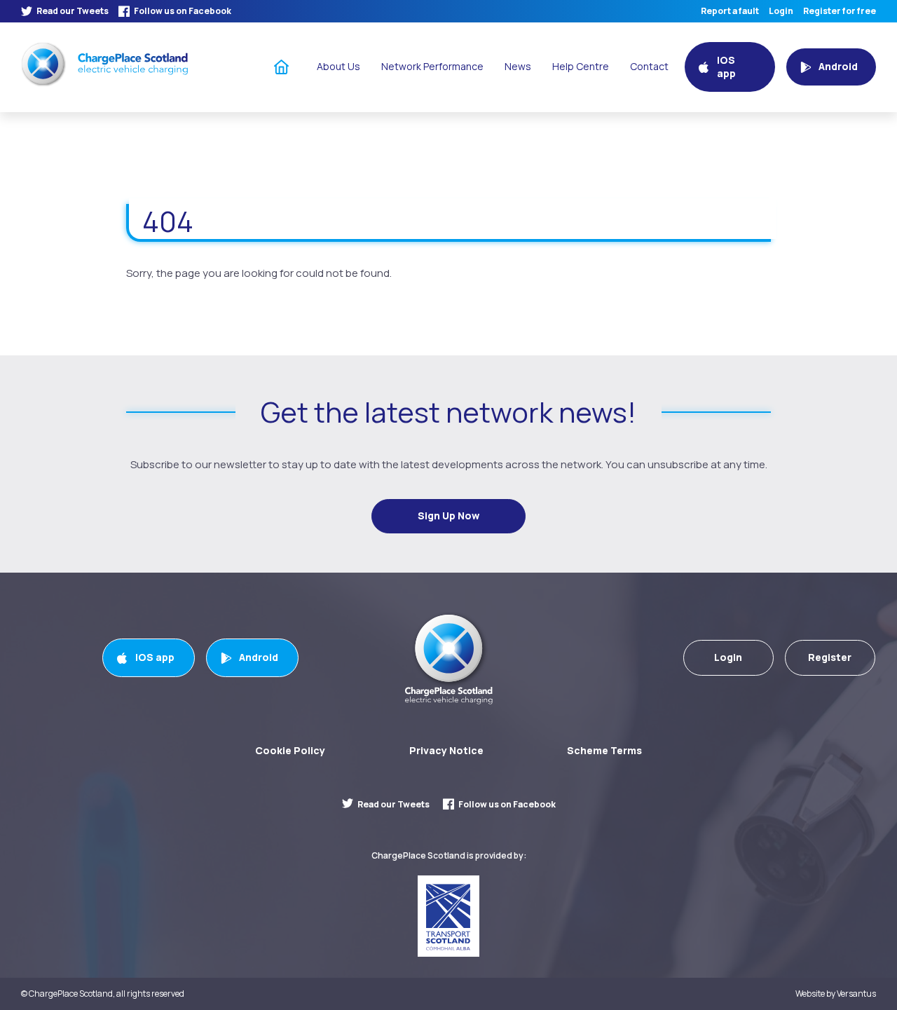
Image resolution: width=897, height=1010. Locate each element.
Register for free (839, 11)
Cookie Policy (290, 750)
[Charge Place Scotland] (104, 64)
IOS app (154, 657)
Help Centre (580, 66)
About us (338, 66)
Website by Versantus (835, 993)
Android (258, 657)
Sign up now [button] (448, 515)
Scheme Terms (604, 750)
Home (282, 66)
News (518, 66)
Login (781, 11)
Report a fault (730, 11)
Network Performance (432, 66)
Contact (649, 66)
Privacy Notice (446, 750)
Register (829, 657)
